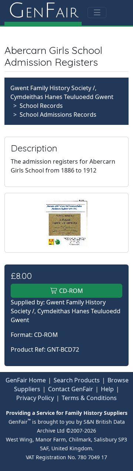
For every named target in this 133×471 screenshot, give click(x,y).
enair (43, 11)
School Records (41, 106)
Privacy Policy (35, 398)
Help (107, 389)
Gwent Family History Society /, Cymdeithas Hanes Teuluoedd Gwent (65, 311)
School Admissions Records (58, 114)
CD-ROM (70, 291)
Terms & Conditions (89, 398)
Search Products (77, 380)
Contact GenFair (70, 389)
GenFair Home (26, 380)
